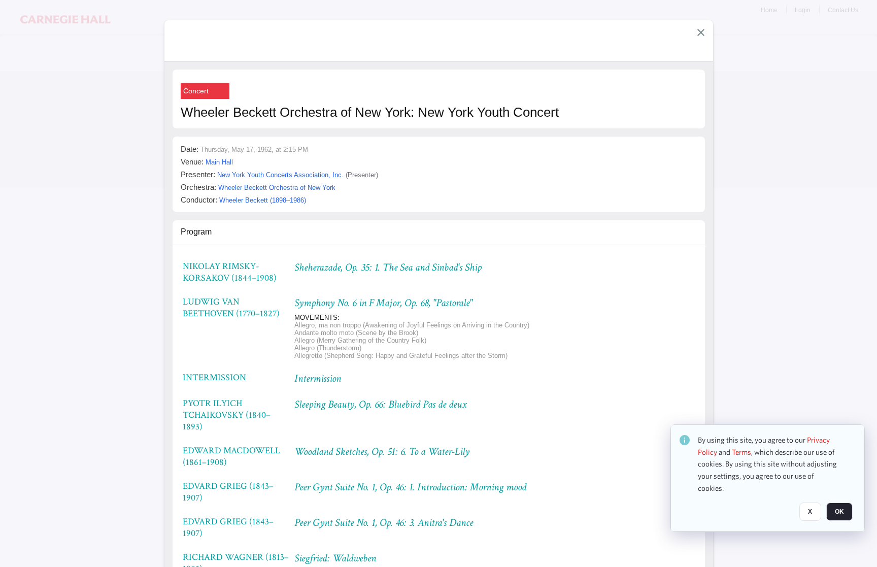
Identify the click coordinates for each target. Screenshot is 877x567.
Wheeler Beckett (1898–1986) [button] (262, 200)
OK (839, 511)
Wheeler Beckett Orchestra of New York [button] (276, 187)
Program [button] (196, 231)
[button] (701, 32)
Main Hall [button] (219, 162)
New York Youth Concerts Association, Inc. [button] (280, 175)
